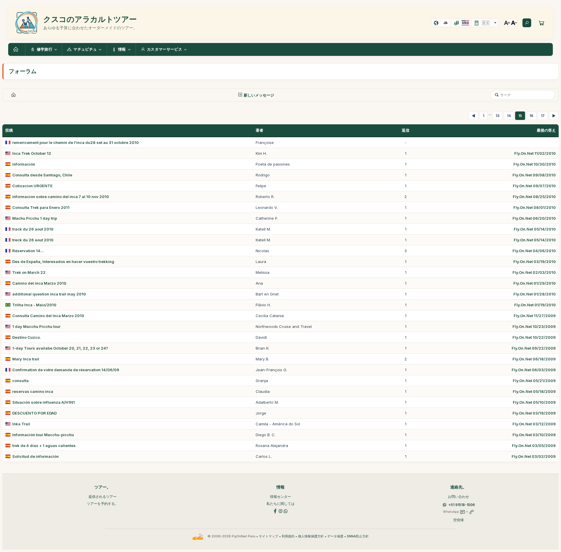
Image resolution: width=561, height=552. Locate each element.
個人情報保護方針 (311, 536)
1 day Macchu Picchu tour (36, 326)
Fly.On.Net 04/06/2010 (534, 250)
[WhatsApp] (285, 510)
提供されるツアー (103, 496)
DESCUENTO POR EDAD (34, 413)
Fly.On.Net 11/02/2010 (535, 153)
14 (509, 116)
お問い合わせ (458, 496)
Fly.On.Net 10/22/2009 (534, 337)
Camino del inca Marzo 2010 (39, 283)
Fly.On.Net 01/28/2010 (534, 294)
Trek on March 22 (29, 272)
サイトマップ (268, 536)
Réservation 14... (28, 250)
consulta (20, 380)
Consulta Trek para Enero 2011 (41, 207)
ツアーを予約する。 (102, 503)
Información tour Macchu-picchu (43, 434)
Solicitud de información (35, 456)
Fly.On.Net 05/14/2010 (535, 229)
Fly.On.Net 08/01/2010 (534, 207)
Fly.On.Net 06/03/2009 (534, 369)
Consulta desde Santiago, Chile (42, 175)
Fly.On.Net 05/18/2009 (534, 391)
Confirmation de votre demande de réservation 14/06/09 (65, 369)
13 (497, 116)
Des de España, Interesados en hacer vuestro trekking (63, 261)
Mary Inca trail (25, 359)
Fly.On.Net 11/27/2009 (535, 315)
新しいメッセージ (258, 95)
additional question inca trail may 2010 (49, 294)
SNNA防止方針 (358, 536)
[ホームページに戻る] (16, 49)
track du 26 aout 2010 (32, 229)
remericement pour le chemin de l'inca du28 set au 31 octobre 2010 (75, 142)
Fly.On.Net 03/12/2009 (534, 424)
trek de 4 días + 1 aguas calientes (44, 445)
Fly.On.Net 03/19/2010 (534, 261)
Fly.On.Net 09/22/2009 (534, 348)
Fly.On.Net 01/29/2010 (534, 283)
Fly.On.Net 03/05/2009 (534, 445)
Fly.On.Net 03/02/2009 (534, 456)
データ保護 (335, 536)
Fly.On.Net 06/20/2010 (534, 218)
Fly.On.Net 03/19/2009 (534, 413)
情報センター (280, 496)
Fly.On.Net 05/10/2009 (534, 402)
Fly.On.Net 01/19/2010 (535, 304)
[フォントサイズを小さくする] (513, 22)
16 (531, 116)
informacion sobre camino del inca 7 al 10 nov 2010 (60, 196)
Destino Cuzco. (26, 337)
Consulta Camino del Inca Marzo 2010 (48, 315)
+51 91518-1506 (462, 505)
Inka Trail (21, 424)
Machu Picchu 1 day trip (34, 218)
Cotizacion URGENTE (32, 185)
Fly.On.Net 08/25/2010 (534, 196)
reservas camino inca (32, 391)
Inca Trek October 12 (31, 153)
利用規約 (288, 536)
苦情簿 (458, 520)
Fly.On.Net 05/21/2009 (534, 380)
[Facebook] (275, 510)
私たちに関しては (280, 503)
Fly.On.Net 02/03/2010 (534, 272)
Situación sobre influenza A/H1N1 (43, 402)
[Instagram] (280, 510)
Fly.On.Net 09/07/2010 (534, 185)
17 (543, 116)
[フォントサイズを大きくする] (506, 22)
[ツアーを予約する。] (541, 23)
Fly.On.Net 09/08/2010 (534, 175)
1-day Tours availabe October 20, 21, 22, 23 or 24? (60, 348)
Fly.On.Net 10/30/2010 (534, 164)
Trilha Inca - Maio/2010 (34, 304)
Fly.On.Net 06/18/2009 (534, 359)
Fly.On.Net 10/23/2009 (534, 326)
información (23, 164)
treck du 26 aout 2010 (32, 240)
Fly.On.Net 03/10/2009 (534, 434)
